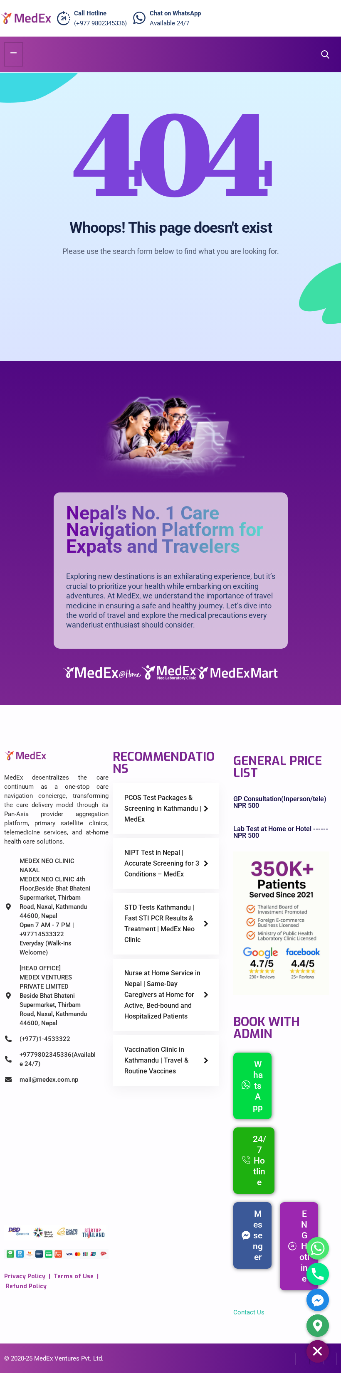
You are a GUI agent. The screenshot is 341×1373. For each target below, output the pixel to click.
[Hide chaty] (317, 1351)
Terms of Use (74, 1276)
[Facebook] (289, 1358)
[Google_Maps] (317, 1325)
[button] (323, 54)
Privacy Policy (24, 1276)
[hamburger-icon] (13, 54)
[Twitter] (302, 1358)
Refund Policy (26, 1286)
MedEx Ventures (56, 1358)
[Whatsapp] (317, 1248)
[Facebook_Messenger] (317, 1300)
